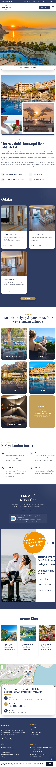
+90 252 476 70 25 (17, 706)
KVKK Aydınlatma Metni (8, 750)
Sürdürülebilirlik (6, 752)
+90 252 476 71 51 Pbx (37, 751)
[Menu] (52, 7)
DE (38, 1)
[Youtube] (10, 738)
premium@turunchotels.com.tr (40, 754)
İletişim (33, 737)
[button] (28, 674)
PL (46, 1)
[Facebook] (2, 738)
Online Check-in (6, 747)
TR (34, 1)
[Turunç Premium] (13, 725)
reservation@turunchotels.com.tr (18, 712)
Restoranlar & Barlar (36, 732)
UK (43, 1)
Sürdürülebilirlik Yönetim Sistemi (10, 754)
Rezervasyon (44, 7)
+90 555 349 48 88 (37, 757)
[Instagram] (6, 738)
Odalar (32, 730)
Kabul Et (49, 764)
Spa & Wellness (35, 734)
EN (36, 1)
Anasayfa (27, 1)
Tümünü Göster (47, 198)
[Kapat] (54, 764)
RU (41, 1)
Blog (3, 757)
